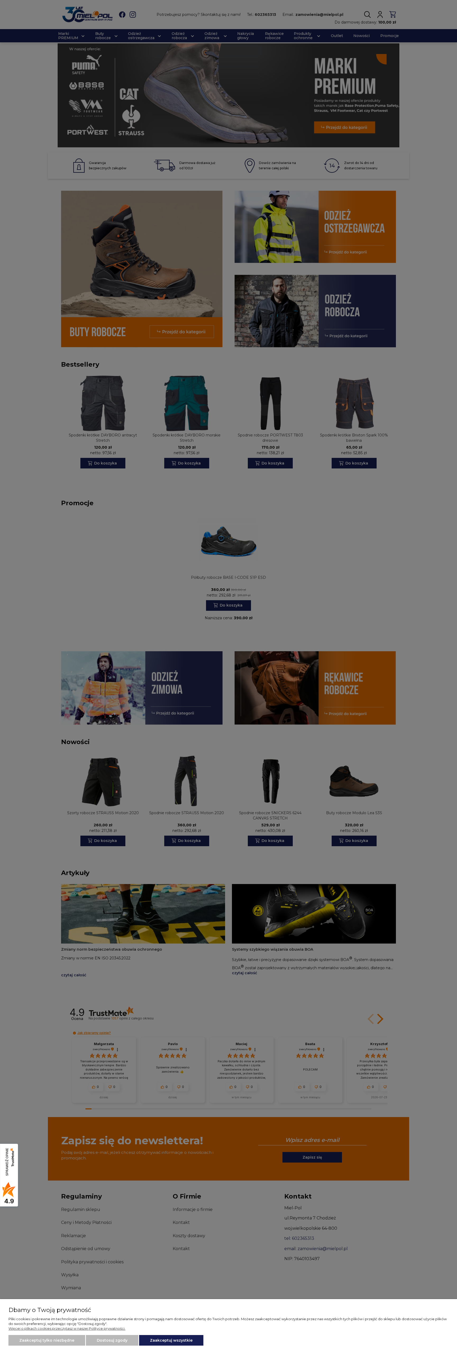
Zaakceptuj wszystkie (171, 1340)
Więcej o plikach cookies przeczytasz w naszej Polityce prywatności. (66, 1328)
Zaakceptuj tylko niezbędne (46, 1340)
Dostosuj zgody (112, 1340)
